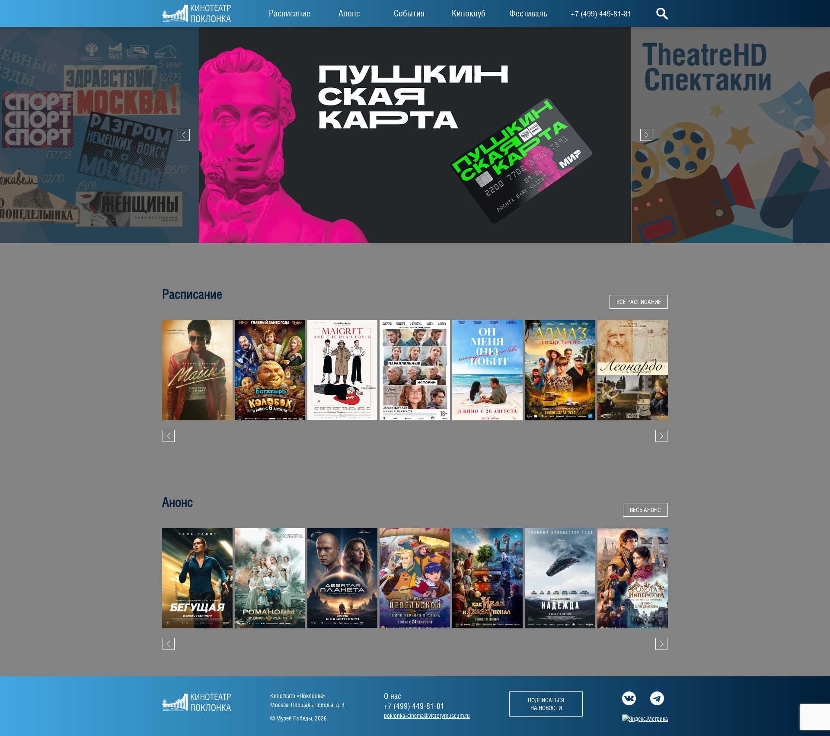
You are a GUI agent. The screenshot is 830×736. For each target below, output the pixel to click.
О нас (392, 696)
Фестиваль (528, 13)
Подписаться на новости (546, 704)
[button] (168, 435)
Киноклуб (468, 13)
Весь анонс (645, 509)
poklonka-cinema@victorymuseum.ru (427, 715)
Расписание (289, 13)
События (409, 13)
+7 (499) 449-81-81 (601, 13)
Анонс (349, 13)
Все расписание (638, 301)
